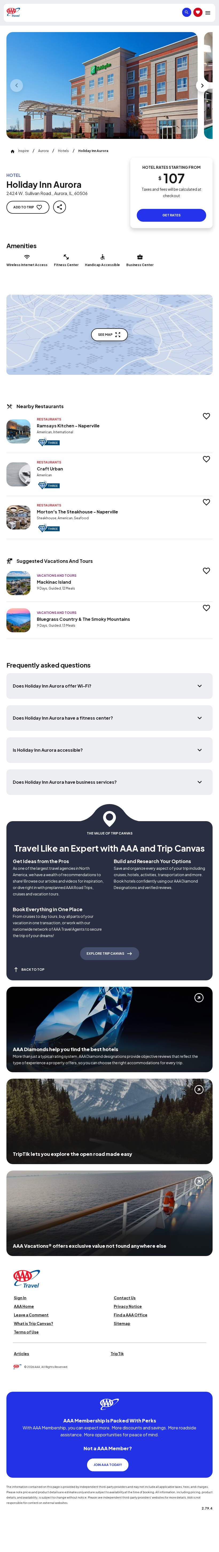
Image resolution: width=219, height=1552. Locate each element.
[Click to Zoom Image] (102, 85)
